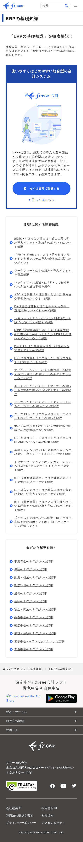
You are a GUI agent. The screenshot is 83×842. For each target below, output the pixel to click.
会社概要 (12, 808)
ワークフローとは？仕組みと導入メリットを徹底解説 (42, 272)
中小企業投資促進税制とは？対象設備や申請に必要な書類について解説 (42, 428)
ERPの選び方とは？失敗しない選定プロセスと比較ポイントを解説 (42, 360)
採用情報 (47, 808)
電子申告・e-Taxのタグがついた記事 (39, 641)
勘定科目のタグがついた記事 (33, 585)
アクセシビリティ (53, 822)
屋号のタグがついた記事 (30, 593)
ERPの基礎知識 (60, 669)
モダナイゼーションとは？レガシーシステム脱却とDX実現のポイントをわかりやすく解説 (42, 465)
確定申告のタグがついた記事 (33, 625)
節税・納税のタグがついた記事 (35, 633)
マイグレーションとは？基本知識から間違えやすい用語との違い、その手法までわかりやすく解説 (42, 374)
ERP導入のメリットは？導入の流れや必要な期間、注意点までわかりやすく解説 (42, 491)
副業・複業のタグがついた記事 (35, 577)
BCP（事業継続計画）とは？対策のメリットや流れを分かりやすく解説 (42, 479)
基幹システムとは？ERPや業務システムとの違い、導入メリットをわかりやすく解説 (42, 451)
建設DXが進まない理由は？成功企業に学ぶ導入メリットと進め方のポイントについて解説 (42, 242)
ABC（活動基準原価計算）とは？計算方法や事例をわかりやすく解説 (42, 296)
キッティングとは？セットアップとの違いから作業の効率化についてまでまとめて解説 (42, 390)
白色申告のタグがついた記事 (33, 617)
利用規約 (47, 815)
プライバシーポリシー (21, 822)
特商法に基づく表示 (19, 815)
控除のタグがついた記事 (30, 601)
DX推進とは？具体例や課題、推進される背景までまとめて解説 (41, 348)
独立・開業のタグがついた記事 (35, 609)
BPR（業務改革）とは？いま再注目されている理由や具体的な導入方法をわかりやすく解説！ (42, 505)
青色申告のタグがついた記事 (33, 649)
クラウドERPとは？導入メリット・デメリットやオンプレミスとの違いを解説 (42, 416)
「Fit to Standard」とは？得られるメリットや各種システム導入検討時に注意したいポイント (42, 258)
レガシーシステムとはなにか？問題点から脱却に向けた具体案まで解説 (42, 320)
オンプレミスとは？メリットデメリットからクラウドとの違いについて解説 (42, 404)
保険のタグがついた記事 (30, 569)
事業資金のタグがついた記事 (33, 561)
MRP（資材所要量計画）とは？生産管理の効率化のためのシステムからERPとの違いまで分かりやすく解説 (42, 334)
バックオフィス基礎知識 (24, 669)
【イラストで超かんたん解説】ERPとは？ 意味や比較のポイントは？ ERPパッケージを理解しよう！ (42, 521)
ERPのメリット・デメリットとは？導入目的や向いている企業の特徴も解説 (42, 440)
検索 (66, 5)
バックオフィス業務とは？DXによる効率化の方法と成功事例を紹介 (41, 284)
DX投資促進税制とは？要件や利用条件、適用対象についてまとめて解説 (41, 308)
